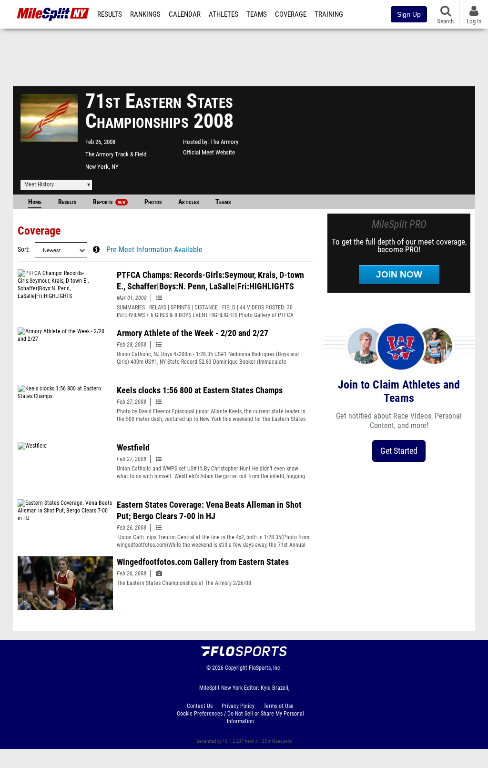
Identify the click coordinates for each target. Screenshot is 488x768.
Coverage (290, 14)
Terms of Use (279, 706)
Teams (256, 14)
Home (34, 202)
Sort (23, 250)
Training (329, 14)
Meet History (39, 184)
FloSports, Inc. (265, 668)
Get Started (398, 451)
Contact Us (200, 706)
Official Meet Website (209, 152)
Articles (188, 202)
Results (109, 14)
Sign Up (409, 14)
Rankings (145, 14)
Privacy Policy (238, 706)
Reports (109, 202)
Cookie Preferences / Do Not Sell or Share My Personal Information (240, 717)
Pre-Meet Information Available (154, 250)
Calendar (185, 14)
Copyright (236, 668)
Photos (153, 202)
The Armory (224, 141)
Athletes (223, 14)
